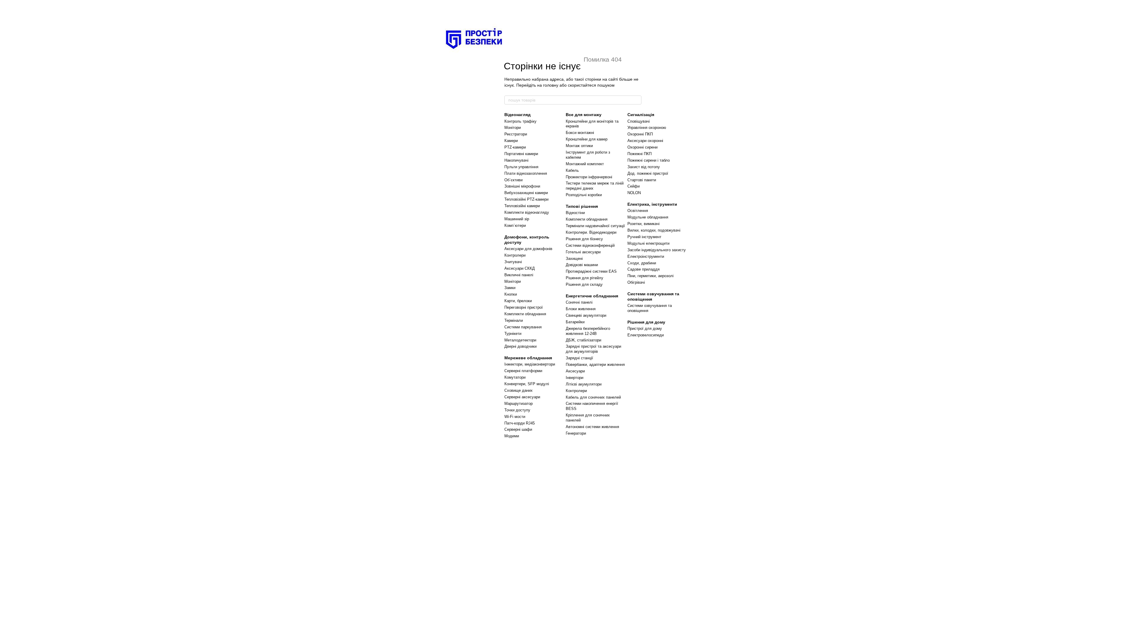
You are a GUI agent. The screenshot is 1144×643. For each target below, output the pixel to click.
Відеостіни (575, 212)
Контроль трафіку (520, 121)
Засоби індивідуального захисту (656, 250)
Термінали (513, 320)
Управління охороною (646, 127)
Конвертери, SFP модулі (526, 384)
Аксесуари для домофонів (528, 248)
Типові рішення (582, 206)
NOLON (634, 193)
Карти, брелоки (518, 301)
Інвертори (574, 377)
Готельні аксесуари (583, 252)
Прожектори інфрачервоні (589, 177)
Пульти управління (521, 167)
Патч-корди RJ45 (519, 423)
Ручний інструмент (644, 237)
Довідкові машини (582, 265)
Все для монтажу (583, 114)
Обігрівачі (636, 282)
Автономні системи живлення (592, 426)
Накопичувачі (516, 160)
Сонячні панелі (579, 302)
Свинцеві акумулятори (586, 315)
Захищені (574, 258)
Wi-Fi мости (514, 416)
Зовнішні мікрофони (522, 186)
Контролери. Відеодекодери (591, 232)
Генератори (576, 433)
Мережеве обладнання (528, 357)
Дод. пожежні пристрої (647, 173)
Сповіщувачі (638, 121)
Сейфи (633, 186)
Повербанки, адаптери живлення (595, 364)
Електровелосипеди (645, 335)
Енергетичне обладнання (592, 296)
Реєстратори (515, 134)
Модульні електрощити (648, 243)
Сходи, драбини (641, 263)
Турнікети (512, 333)
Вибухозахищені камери (526, 193)
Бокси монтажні (580, 132)
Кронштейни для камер (586, 139)
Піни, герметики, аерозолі (650, 276)
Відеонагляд (517, 114)
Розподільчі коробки (584, 195)
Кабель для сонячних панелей (593, 397)
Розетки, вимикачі (643, 223)
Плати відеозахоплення (525, 173)
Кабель (572, 170)
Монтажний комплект (585, 164)
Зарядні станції (579, 358)
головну (550, 85)
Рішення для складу (584, 284)
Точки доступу (517, 410)
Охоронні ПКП (640, 134)
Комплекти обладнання (525, 314)
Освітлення (637, 210)
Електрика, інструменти (652, 204)
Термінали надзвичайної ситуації (595, 226)
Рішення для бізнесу (584, 239)
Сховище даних (518, 390)
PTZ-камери (515, 147)
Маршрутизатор (518, 403)
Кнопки (510, 294)
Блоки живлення (581, 309)
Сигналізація (640, 114)
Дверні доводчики (520, 346)
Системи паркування (523, 327)
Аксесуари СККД (519, 268)
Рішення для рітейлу (584, 278)
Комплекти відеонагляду (526, 212)
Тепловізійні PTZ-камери (526, 199)
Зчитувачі (513, 262)
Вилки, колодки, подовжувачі (653, 230)
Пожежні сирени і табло (648, 160)
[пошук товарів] (636, 100)
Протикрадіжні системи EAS (591, 271)
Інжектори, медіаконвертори (529, 364)
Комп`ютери (515, 225)
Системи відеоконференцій (590, 245)
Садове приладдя (643, 269)
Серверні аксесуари (522, 397)
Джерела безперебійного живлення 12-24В (588, 331)
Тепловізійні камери (522, 206)
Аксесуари (575, 371)
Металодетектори (520, 340)
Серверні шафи (518, 429)
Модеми (511, 436)
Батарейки (575, 322)
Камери (511, 140)
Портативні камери (521, 154)
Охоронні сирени (642, 147)
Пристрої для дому (644, 328)
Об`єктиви (513, 180)
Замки (509, 287)
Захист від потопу (643, 167)
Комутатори (515, 377)
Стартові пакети (641, 180)
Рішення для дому (646, 322)
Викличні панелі (518, 275)
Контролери (515, 255)
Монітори (512, 127)
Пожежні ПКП (639, 154)
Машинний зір (516, 219)
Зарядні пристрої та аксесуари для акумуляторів (593, 349)
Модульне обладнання (647, 217)
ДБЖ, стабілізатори (583, 340)
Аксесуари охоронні (645, 140)
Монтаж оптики (579, 145)
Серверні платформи (523, 371)
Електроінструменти (645, 256)
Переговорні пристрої (523, 307)
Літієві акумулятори (583, 384)
